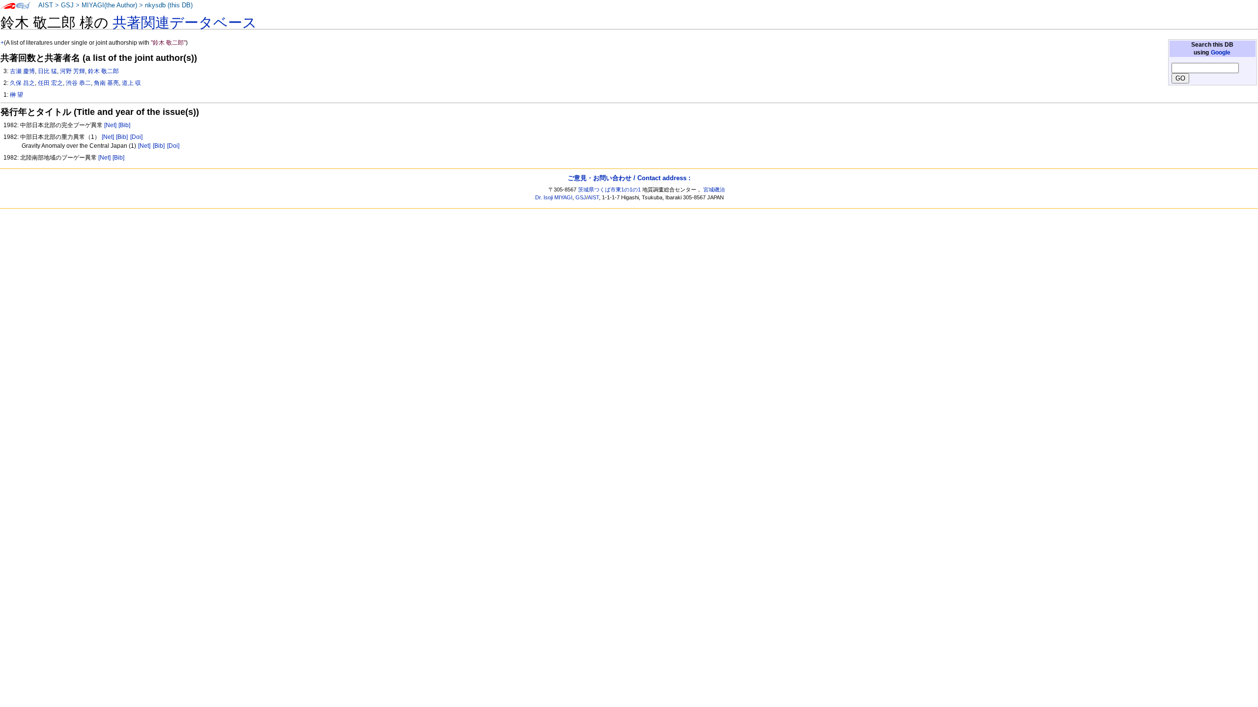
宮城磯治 (714, 189)
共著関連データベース (185, 22)
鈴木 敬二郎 (103, 71)
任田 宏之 (50, 83)
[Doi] (136, 137)
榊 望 (16, 94)
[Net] (110, 125)
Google (1220, 52)
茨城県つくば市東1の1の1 (609, 189)
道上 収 (131, 83)
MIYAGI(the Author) (109, 5)
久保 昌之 (22, 83)
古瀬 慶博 (22, 71)
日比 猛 (47, 71)
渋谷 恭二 (78, 83)
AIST (45, 5)
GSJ (67, 5)
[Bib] (124, 125)
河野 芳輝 (72, 71)
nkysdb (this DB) (169, 5)
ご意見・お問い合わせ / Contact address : (629, 178)
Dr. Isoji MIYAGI (553, 197)
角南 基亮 (106, 83)
